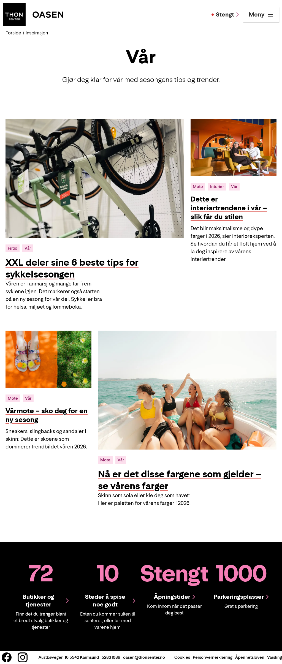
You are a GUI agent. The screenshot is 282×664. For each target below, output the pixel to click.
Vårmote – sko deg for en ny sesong (47, 415)
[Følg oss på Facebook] (6, 657)
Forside (13, 33)
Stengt (225, 14)
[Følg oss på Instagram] (22, 657)
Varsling (274, 657)
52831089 (111, 657)
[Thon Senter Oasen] (33, 14)
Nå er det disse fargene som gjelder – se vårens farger (179, 480)
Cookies (182, 657)
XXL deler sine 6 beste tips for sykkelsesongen (72, 268)
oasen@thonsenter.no (144, 657)
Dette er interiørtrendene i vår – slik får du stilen (229, 208)
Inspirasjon (37, 33)
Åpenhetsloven (249, 657)
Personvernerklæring (212, 657)
